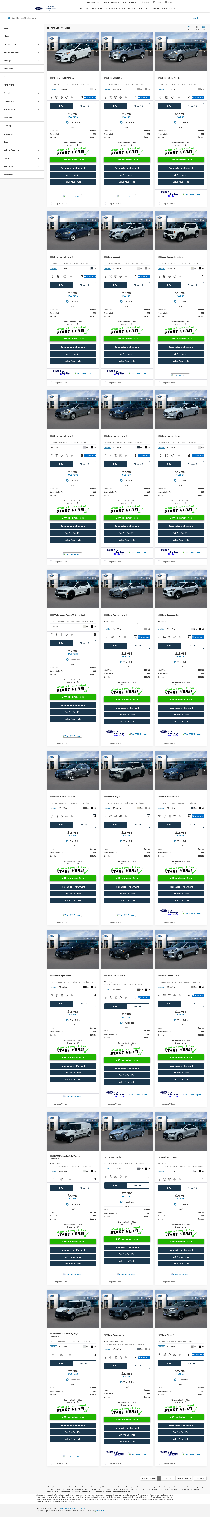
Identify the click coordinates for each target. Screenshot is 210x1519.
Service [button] (113, 8)
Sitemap (60, 1508)
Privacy (66, 1508)
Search (195, 18)
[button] (96, 52)
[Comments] (81, 97)
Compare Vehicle (60, 203)
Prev (153, 1478)
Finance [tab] (84, 106)
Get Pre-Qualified (73, 175)
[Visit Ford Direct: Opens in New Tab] (100, 1511)
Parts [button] (122, 8)
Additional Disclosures (77, 1508)
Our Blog (154, 8)
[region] (73, 137)
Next (179, 1478)
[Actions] (94, 78)
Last (187, 1478)
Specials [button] (102, 8)
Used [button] (93, 8)
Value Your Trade (73, 181)
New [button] (86, 8)
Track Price (75, 122)
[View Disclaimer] (72, 97)
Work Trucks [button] (168, 8)
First (145, 1478)
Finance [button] (131, 8)
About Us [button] (142, 8)
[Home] (81, 8)
